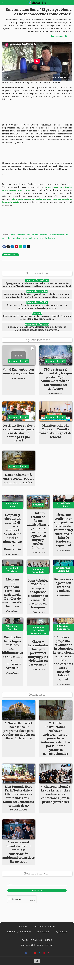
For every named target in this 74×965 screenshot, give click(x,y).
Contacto (23, 926)
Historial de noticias (45, 926)
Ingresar (62, 931)
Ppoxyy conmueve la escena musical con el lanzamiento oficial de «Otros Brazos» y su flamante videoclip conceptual (37, 285)
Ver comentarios (10, 255)
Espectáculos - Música (37, 280)
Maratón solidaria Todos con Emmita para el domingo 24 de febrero (55, 431)
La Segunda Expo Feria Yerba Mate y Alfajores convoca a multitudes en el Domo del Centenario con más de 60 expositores (18, 798)
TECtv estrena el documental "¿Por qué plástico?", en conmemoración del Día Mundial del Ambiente (55, 379)
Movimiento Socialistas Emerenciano (51, 234)
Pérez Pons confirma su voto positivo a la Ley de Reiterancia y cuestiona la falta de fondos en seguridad (63, 530)
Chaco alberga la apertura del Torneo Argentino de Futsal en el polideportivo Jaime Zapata (37, 317)
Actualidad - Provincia (37, 324)
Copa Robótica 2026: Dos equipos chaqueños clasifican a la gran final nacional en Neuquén (38, 594)
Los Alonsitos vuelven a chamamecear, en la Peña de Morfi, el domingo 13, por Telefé (19, 433)
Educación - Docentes (12, 627)
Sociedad (37, 313)
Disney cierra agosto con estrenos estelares (63, 585)
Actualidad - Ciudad (37, 291)
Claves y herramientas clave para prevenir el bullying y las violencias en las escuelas (38, 653)
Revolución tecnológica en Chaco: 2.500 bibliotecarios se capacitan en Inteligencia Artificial (12, 653)
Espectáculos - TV (59, 36)
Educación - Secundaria (38, 571)
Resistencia (50, 238)
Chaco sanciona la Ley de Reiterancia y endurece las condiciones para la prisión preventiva (37, 328)
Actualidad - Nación (37, 302)
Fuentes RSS (43, 931)
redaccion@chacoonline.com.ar (37, 945)
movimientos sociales (11, 238)
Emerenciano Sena (25, 234)
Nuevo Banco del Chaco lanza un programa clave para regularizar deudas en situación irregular (18, 730)
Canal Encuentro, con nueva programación (18, 371)
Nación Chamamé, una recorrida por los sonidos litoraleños (18, 478)
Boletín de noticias (37, 873)
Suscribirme (37, 890)
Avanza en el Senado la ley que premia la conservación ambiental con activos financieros (37, 306)
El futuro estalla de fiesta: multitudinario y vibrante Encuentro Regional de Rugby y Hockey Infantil (38, 530)
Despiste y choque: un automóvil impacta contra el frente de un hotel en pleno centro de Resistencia (12, 532)
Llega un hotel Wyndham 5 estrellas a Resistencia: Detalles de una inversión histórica (12, 593)
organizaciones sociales (33, 238)
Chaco (12, 234)
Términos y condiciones (19, 931)
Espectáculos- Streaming (63, 569)
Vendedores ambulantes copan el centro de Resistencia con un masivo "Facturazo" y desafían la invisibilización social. (37, 296)
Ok (37, 961)
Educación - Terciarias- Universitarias (38, 630)
